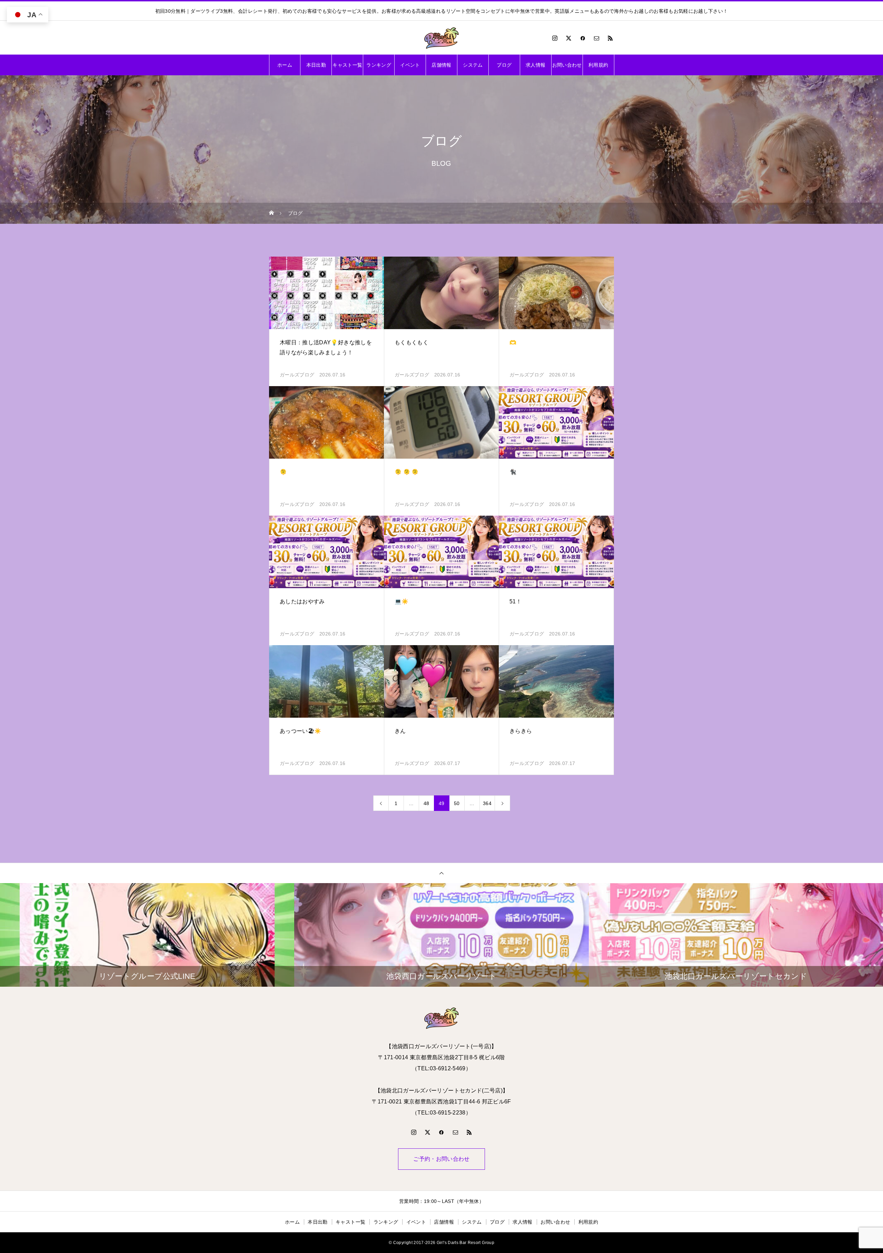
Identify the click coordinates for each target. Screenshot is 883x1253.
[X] (568, 38)
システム (473, 65)
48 (426, 803)
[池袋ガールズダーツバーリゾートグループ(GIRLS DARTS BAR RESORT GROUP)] (441, 38)
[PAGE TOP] (441, 873)
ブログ (504, 65)
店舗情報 (441, 65)
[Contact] (596, 38)
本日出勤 (316, 65)
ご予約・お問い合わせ (441, 1159)
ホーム (284, 65)
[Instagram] (555, 38)
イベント (410, 65)
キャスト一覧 (347, 65)
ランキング (378, 65)
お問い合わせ (567, 65)
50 (457, 803)
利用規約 (598, 65)
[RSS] (610, 38)
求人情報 (535, 65)
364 (487, 803)
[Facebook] (582, 38)
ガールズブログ (297, 374)
